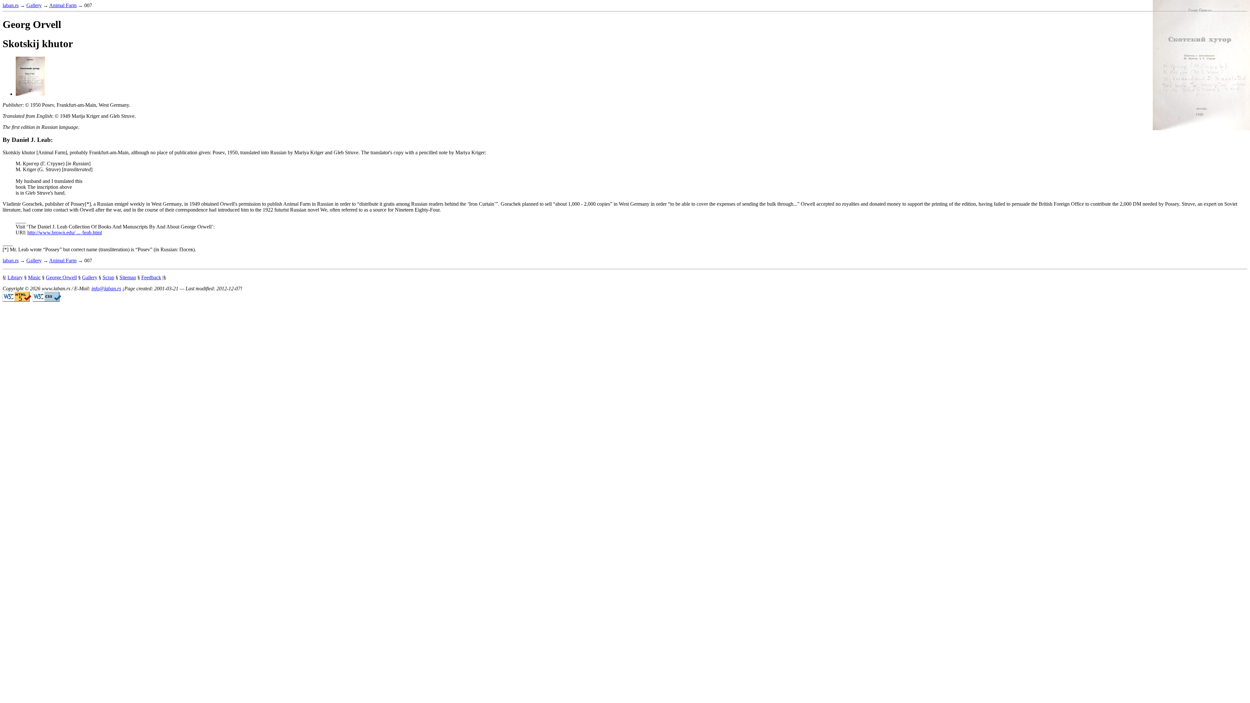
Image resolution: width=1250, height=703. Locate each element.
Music (34, 277)
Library (15, 277)
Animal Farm (62, 5)
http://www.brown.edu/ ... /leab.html (64, 232)
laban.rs (11, 5)
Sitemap (127, 277)
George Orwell (61, 277)
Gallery (34, 5)
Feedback (151, 277)
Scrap (108, 277)
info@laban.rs (106, 288)
